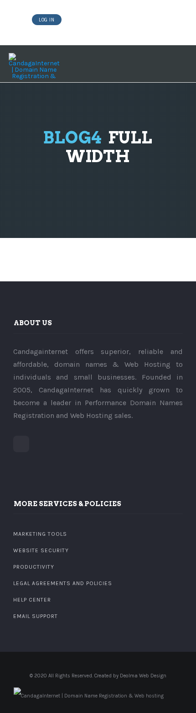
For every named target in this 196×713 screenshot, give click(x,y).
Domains (78, 20)
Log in (47, 20)
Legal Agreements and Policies (62, 583)
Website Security (41, 550)
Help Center (32, 600)
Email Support (35, 616)
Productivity (33, 567)
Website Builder (118, 20)
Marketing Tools (40, 534)
